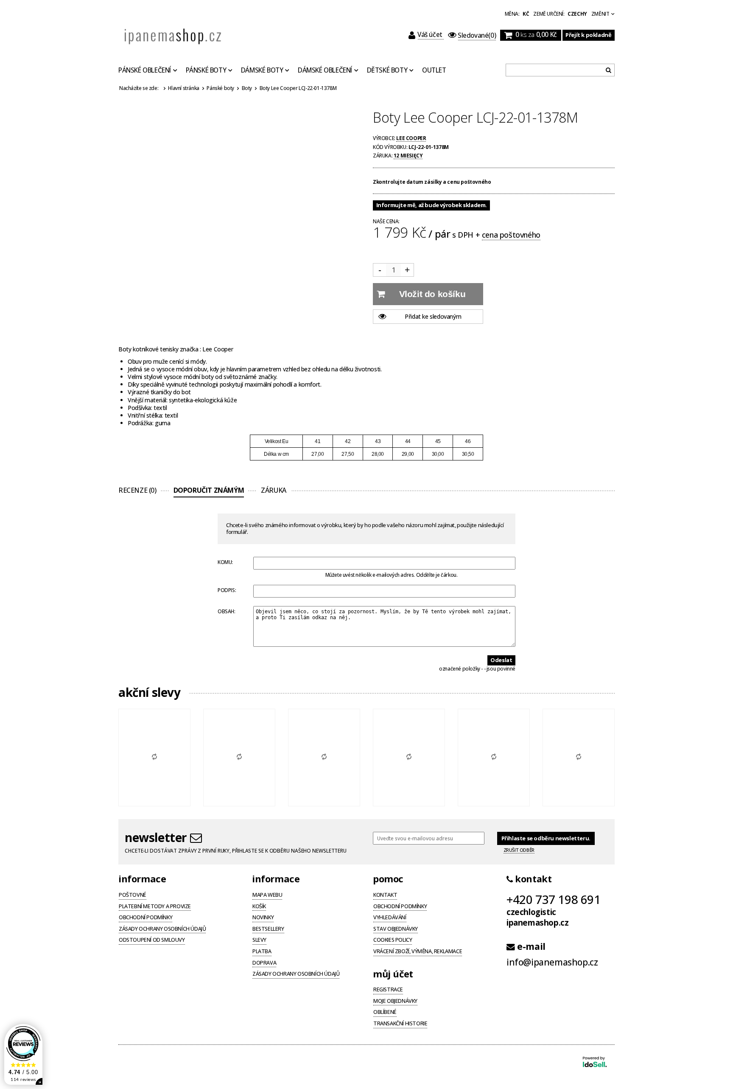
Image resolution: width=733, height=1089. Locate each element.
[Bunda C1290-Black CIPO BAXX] (154, 757)
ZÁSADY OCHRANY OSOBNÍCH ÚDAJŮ (295, 974)
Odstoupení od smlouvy (152, 940)
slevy (259, 940)
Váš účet (430, 34)
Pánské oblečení (144, 70)
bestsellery (268, 929)
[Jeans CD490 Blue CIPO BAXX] (494, 757)
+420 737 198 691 (553, 899)
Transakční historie (400, 1024)
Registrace (388, 990)
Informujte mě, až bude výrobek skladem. (431, 205)
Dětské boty (387, 70)
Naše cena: (386, 221)
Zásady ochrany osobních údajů (162, 929)
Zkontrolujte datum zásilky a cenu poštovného (432, 181)
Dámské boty (262, 70)
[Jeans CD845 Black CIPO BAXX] (324, 757)
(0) (477, 35)
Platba (261, 952)
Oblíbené (385, 1013)
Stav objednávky (395, 929)
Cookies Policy (392, 940)
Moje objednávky (395, 1002)
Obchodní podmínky (145, 918)
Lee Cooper (411, 138)
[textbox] (560, 70)
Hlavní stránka (183, 87)
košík (259, 907)
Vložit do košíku (432, 294)
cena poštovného (511, 235)
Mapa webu (267, 895)
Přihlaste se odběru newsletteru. (545, 838)
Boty (247, 87)
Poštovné (132, 895)
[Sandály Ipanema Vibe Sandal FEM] (239, 757)
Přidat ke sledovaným (433, 316)
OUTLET (434, 70)
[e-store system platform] (595, 1062)
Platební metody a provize (155, 907)
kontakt (532, 879)
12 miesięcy (408, 155)
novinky (263, 918)
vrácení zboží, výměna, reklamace (417, 952)
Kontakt (385, 895)
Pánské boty (206, 70)
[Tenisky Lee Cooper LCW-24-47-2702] (579, 757)
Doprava (264, 963)
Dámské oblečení (325, 70)
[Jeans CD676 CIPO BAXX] (409, 757)
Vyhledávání (389, 918)
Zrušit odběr (519, 850)
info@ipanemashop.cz (552, 962)
